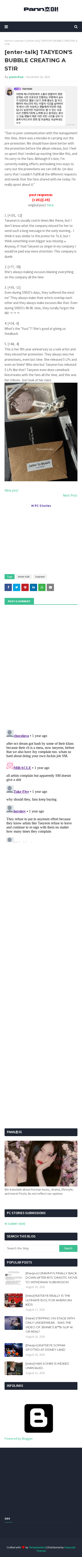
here (50, 205)
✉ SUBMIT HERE (15, 1224)
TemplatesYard (37, 1547)
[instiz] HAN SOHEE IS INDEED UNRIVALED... (47, 1366)
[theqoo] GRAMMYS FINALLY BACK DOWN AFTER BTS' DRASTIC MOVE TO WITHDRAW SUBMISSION (51, 1277)
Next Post (70, 495)
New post (11, 490)
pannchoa (16, 77)
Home (8, 40)
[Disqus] (41, 785)
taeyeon (19, 40)
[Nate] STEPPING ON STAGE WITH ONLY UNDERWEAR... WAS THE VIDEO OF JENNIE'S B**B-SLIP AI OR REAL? (50, 1325)
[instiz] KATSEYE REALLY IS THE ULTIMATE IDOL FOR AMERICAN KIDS (49, 1300)
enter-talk (24, 576)
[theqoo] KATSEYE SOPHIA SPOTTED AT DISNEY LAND (45, 1347)
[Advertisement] (41, 539)
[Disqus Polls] (41, 666)
